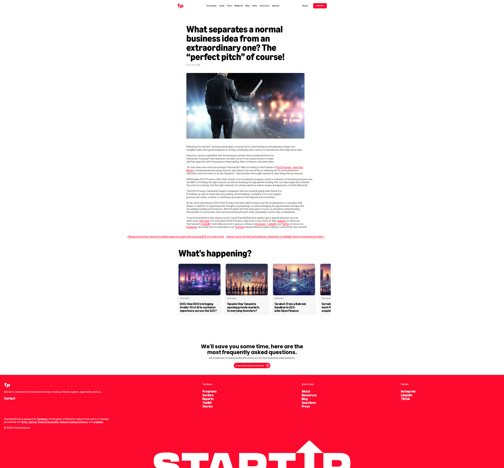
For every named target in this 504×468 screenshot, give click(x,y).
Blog (305, 399)
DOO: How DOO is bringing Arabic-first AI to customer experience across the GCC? (198, 307)
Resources (309, 395)
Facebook (191, 227)
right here (204, 220)
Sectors (208, 395)
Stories (207, 406)
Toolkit (207, 403)
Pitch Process (283, 167)
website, (281, 220)
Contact (9, 398)
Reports (208, 399)
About (306, 391)
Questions (309, 403)
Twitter (285, 224)
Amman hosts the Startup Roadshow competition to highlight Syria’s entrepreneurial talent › (275, 236)
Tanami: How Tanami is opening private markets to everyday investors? (243, 307)
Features (184, 298)
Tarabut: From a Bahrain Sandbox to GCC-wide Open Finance (290, 307)
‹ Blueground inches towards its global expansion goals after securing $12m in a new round (175, 236)
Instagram (260, 224)
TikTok (405, 399)
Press (306, 406)
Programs (209, 391)
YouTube (239, 227)
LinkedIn (205, 224)
